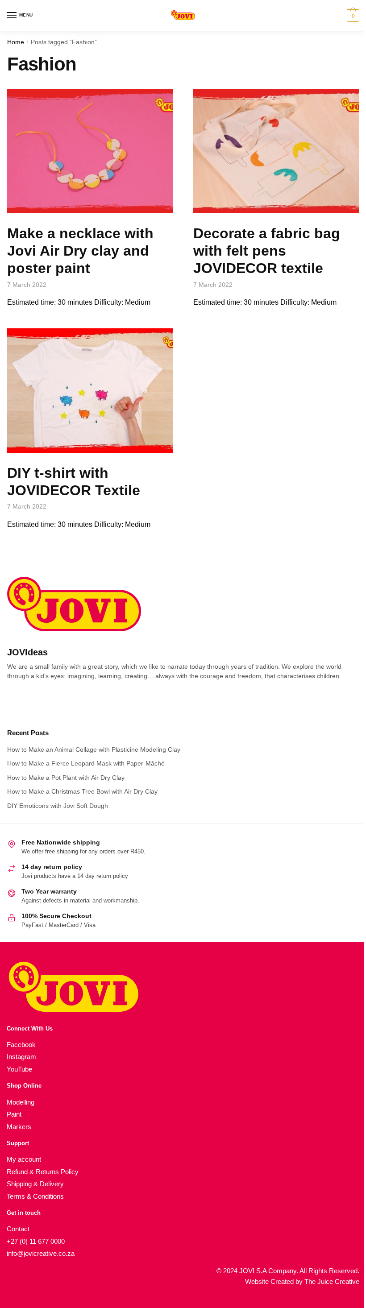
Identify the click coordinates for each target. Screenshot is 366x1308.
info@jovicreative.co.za (41, 1253)
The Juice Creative (331, 1281)
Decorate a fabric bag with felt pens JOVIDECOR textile (266, 250)
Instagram (21, 1056)
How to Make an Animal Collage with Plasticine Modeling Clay (93, 749)
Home (15, 42)
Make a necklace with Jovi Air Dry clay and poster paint (80, 250)
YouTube (19, 1069)
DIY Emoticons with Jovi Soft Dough (57, 805)
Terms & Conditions (35, 1196)
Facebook (21, 1044)
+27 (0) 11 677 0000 (36, 1241)
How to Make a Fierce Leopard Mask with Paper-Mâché (86, 763)
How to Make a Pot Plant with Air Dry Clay (66, 777)
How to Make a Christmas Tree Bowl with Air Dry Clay (82, 791)
